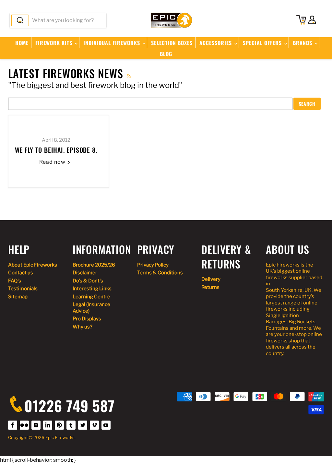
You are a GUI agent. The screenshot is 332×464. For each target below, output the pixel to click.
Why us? (82, 327)
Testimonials (23, 288)
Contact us (20, 273)
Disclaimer (85, 273)
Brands (303, 43)
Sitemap (18, 297)
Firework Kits (54, 43)
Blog (166, 54)
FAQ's (14, 281)
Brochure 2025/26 (94, 265)
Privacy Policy (153, 265)
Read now (53, 162)
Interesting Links (92, 288)
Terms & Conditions (160, 273)
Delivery (210, 279)
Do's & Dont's (88, 281)
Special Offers (263, 43)
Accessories (216, 43)
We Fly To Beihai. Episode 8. (56, 150)
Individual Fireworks (112, 43)
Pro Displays (87, 319)
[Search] (20, 20)
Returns (210, 287)
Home (22, 43)
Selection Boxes (172, 43)
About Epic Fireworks (32, 265)
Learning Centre (91, 297)
